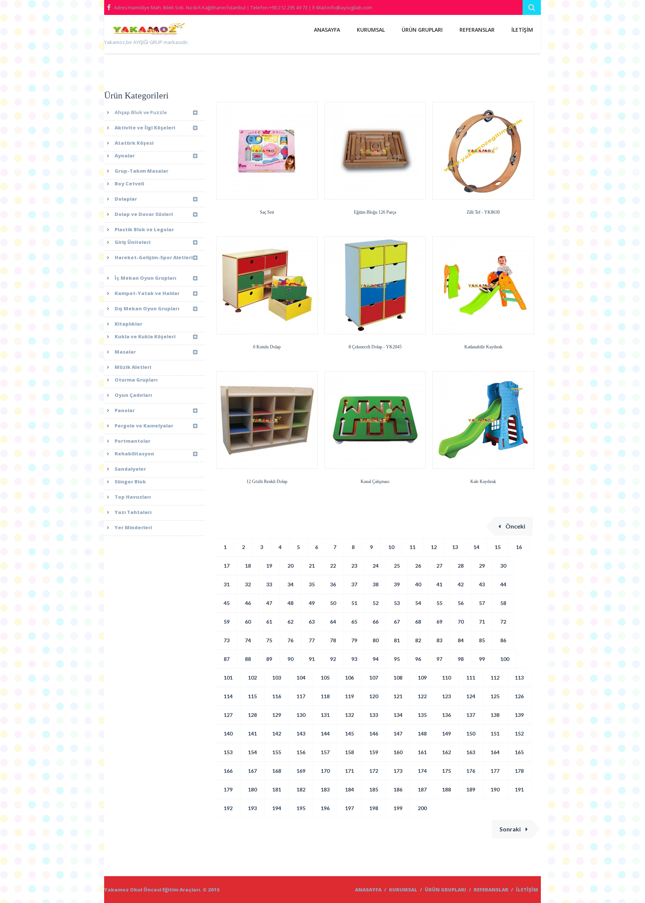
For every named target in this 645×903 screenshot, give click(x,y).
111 (470, 677)
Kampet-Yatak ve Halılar (147, 293)
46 (248, 603)
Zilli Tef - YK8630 (483, 212)
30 (503, 565)
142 (276, 733)
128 (252, 715)
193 (252, 808)
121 (397, 696)
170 (325, 771)
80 (375, 640)
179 (228, 789)
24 (375, 565)
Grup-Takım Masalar (141, 170)
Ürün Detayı (244, 198)
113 (519, 677)
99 (482, 659)
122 (422, 696)
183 (325, 789)
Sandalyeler (130, 468)
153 (228, 752)
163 (470, 752)
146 (373, 733)
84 (461, 640)
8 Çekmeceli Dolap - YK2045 (375, 346)
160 (397, 752)
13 (455, 547)
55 (439, 603)
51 (354, 603)
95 (397, 659)
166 (228, 771)
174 (422, 771)
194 (276, 808)
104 (300, 677)
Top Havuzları (133, 496)
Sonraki (510, 829)
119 (349, 696)
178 (519, 771)
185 (373, 789)
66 (375, 621)
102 (252, 677)
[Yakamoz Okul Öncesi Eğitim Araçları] (147, 30)
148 (422, 733)
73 (227, 640)
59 (227, 621)
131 (325, 715)
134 (397, 715)
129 (276, 715)
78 (333, 640)
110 (446, 677)
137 (470, 715)
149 (446, 733)
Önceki (514, 526)
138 (494, 715)
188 (446, 789)
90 (290, 659)
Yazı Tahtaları (133, 512)
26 (418, 565)
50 (333, 603)
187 (422, 789)
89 (269, 659)
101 (228, 677)
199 (397, 808)
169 (300, 771)
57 (482, 603)
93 (354, 659)
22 (333, 565)
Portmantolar (132, 441)
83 (439, 640)
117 (300, 696)
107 (373, 677)
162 (446, 752)
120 (373, 696)
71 (482, 621)
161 (422, 752)
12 (434, 547)
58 (503, 603)
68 (418, 621)
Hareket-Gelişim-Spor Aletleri (154, 257)
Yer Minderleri (133, 527)
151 (494, 733)
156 (300, 752)
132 (349, 715)
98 (461, 659)
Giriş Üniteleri (132, 242)
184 (349, 789)
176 (470, 771)
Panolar (125, 410)
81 (397, 640)
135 (422, 715)
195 (300, 808)
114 (228, 696)
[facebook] (109, 7)
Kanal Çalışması (375, 481)
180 (252, 789)
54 (418, 603)
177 (494, 771)
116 (276, 696)
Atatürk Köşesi (134, 142)
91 (312, 659)
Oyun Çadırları (133, 395)
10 (391, 547)
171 (349, 771)
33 (269, 584)
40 (418, 584)
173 (397, 771)
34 (290, 584)
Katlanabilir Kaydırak (483, 346)
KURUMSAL (371, 29)
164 (494, 752)
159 (373, 752)
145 (349, 733)
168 (276, 771)
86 (503, 640)
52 (375, 603)
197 (349, 808)
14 (476, 547)
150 (470, 733)
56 (461, 603)
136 (446, 715)
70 (461, 621)
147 (397, 733)
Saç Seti (267, 212)
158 (349, 752)
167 (252, 771)
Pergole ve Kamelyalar (144, 425)
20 (290, 565)
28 (461, 565)
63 (312, 621)
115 (252, 696)
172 (373, 771)
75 (269, 640)
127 (228, 715)
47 (269, 603)
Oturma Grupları (136, 379)
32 (248, 584)
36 (333, 584)
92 (333, 659)
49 (312, 603)
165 (519, 752)
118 (325, 696)
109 (422, 677)
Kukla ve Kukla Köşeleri (145, 336)
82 (418, 640)
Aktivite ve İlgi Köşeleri (145, 127)
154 (252, 752)
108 (397, 677)
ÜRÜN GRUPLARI (422, 29)
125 (494, 696)
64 (333, 621)
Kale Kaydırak (483, 481)
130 (300, 715)
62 (290, 621)
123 (446, 696)
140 (228, 733)
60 (248, 621)
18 (248, 565)
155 (276, 752)
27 (439, 565)
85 (482, 640)
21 (312, 565)
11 (412, 547)
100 (504, 659)
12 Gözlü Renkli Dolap (266, 481)
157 (325, 752)
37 (354, 584)
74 (248, 640)
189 (470, 789)
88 (248, 659)
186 (397, 789)
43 (482, 584)
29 (482, 565)
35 (312, 584)
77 (312, 640)
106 (349, 677)
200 (422, 808)
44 (503, 584)
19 (269, 565)
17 (227, 565)
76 (290, 640)
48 (290, 603)
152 (519, 733)
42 (461, 584)
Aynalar (125, 155)
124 (470, 696)
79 (354, 640)
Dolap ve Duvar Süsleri (144, 214)
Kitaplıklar (128, 323)
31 (227, 584)
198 (373, 808)
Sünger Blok (130, 481)
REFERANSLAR (477, 29)
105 (325, 677)
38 (375, 584)
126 (519, 696)
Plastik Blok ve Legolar (144, 229)
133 (373, 715)
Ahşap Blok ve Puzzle (141, 112)
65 (354, 621)
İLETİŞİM (522, 29)
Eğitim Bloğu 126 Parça (375, 212)
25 (397, 565)
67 (397, 621)
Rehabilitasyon (134, 453)
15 (498, 547)
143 (300, 733)
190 (494, 789)
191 (519, 789)
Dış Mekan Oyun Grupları (147, 308)
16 (519, 547)
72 (503, 621)
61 (269, 621)
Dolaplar (126, 198)
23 (354, 565)
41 (439, 584)
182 (300, 789)
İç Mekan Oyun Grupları (145, 278)
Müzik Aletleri (133, 367)
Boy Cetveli (129, 183)
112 (494, 677)
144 (325, 733)
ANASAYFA (327, 29)
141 (252, 733)
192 (228, 808)
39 (397, 584)
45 (227, 603)
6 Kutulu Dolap (267, 346)
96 (418, 659)
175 (446, 771)
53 (397, 603)
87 (227, 659)
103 (276, 677)
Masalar (125, 351)
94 (375, 659)
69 (439, 621)
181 (276, 789)
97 (439, 659)
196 (325, 808)
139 (519, 715)
